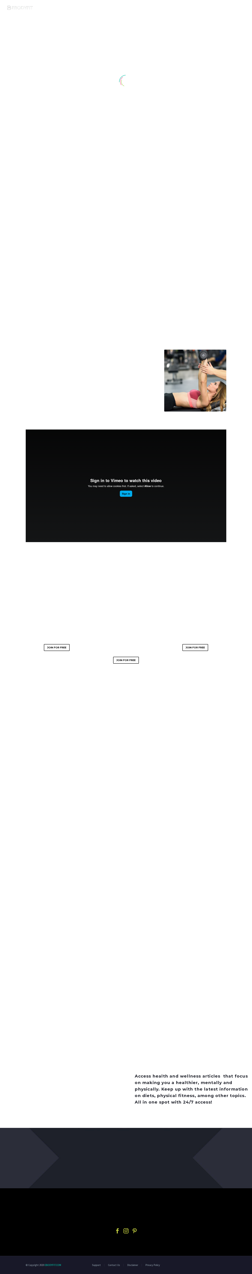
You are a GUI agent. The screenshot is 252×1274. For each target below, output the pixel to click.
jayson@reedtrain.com (52, 960)
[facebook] (117, 1230)
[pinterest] (134, 1230)
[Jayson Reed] (57, 927)
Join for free (56, 647)
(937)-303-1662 (46, 954)
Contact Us (114, 1265)
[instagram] (126, 1230)
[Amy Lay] (195, 927)
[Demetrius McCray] (126, 928)
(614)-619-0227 (185, 954)
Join (126, 1172)
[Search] (245, 8)
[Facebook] (36, 969)
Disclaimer (132, 1265)
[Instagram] (41, 969)
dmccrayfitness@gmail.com (124, 962)
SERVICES (180, 7)
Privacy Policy (152, 1265)
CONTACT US (201, 7)
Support (96, 1265)
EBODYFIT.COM (53, 1265)
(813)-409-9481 (116, 956)
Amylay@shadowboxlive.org (193, 960)
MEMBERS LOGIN (227, 7)
